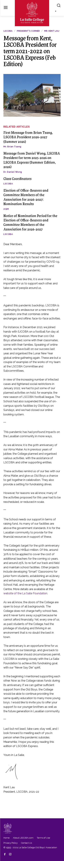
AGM (6, 209)
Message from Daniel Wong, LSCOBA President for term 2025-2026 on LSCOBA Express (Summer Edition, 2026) (31, 160)
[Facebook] (4, 853)
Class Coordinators (17, 178)
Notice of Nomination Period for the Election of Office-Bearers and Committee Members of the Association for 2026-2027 (30, 222)
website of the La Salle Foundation (25, 593)
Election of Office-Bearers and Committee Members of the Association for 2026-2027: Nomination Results (25, 197)
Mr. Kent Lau (51, 31)
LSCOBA (8, 184)
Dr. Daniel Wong (12, 172)
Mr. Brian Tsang (12, 146)
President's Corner (28, 31)
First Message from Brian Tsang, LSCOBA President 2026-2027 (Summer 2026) (28, 136)
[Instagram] (10, 853)
